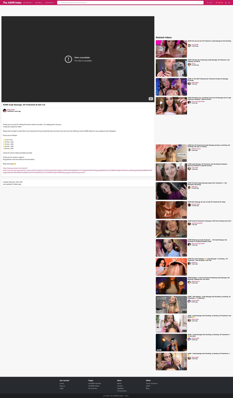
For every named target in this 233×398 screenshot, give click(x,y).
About (119, 383)
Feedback (120, 388)
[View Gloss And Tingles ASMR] (189, 102)
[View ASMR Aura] (189, 263)
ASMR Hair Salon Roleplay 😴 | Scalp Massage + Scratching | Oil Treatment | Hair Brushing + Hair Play (208, 259)
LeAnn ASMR (194, 44)
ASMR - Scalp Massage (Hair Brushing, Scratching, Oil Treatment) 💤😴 (209, 354)
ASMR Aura (194, 262)
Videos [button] (39, 3)
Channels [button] (28, 3)
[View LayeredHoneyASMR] (189, 223)
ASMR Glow (194, 187)
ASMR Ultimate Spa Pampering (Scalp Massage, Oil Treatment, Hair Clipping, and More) (209, 60)
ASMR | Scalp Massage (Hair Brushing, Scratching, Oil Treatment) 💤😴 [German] (209, 335)
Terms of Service (151, 383)
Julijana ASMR (195, 300)
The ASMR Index (116, 395)
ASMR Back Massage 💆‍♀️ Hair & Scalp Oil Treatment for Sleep (206, 202)
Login (62, 388)
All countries (92, 388)
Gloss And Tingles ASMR (198, 101)
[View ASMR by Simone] (189, 149)
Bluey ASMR (11, 109)
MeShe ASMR (195, 82)
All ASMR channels (94, 383)
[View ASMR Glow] (189, 187)
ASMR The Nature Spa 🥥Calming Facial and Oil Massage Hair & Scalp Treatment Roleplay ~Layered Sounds (209, 98)
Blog (147, 388)
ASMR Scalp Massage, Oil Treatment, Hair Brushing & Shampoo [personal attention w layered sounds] (207, 164)
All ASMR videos (93, 386)
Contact (120, 386)
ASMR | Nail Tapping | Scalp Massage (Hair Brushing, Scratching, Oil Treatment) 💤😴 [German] (209, 297)
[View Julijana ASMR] (189, 301)
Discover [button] (50, 3)
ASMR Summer (195, 281)
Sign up (62, 386)
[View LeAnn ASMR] (189, 45)
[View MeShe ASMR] (189, 83)
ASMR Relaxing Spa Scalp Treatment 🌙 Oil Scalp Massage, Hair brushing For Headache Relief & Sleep (207, 240)
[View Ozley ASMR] (189, 168)
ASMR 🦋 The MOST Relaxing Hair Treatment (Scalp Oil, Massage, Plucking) (208, 79)
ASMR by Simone (196, 149)
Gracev (193, 63)
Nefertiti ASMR (195, 204)
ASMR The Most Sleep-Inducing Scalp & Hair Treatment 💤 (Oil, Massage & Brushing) (207, 183)
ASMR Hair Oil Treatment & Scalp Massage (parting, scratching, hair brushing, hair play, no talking (209, 145)
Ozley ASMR (194, 168)
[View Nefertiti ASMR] (189, 205)
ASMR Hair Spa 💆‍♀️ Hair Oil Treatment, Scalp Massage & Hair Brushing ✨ (209, 41)
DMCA (148, 386)
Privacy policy (122, 391)
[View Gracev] (189, 64)
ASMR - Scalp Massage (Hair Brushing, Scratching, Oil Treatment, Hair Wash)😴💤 (209, 316)
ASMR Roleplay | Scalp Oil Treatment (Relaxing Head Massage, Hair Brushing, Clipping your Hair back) (209, 278)
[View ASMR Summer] (189, 282)
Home (62, 383)
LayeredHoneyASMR (196, 223)
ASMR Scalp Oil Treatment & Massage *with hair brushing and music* (209, 221)
